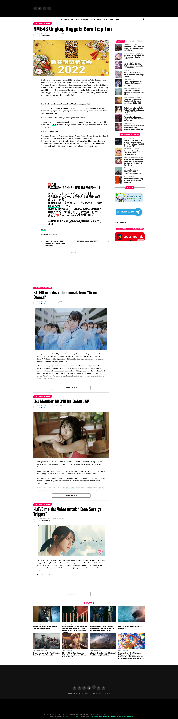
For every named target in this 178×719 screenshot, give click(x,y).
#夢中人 (78, 196)
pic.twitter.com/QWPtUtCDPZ (77, 215)
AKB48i (43, 230)
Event (111, 19)
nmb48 (54, 234)
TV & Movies (84, 19)
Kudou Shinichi (45, 35)
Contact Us (107, 693)
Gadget (99, 19)
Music (77, 19)
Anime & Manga (68, 19)
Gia (42, 304)
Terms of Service (97, 693)
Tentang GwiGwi (72, 693)
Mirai (54, 125)
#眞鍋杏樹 (54, 206)
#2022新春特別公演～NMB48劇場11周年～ (74, 187)
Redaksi (87, 693)
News (60, 19)
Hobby (106, 19)
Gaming (92, 19)
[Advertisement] (75, 266)
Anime (117, 19)
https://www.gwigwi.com (71, 716)
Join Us (81, 693)
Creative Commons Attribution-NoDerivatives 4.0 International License (112, 716)
